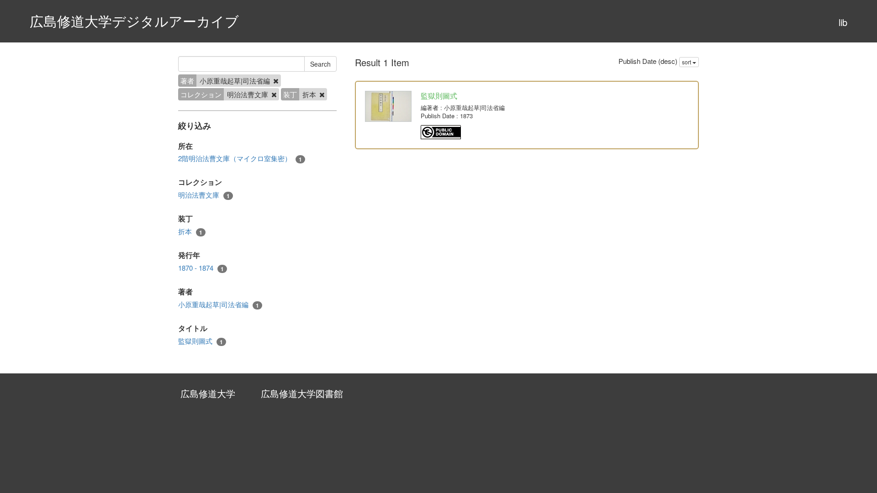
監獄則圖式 (200, 341)
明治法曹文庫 (204, 195)
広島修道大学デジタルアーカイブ (134, 21)
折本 (190, 231)
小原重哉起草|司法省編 (218, 304)
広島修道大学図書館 (302, 393)
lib (843, 22)
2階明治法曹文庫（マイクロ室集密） (240, 158)
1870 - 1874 (201, 268)
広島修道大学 (207, 393)
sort (687, 62)
